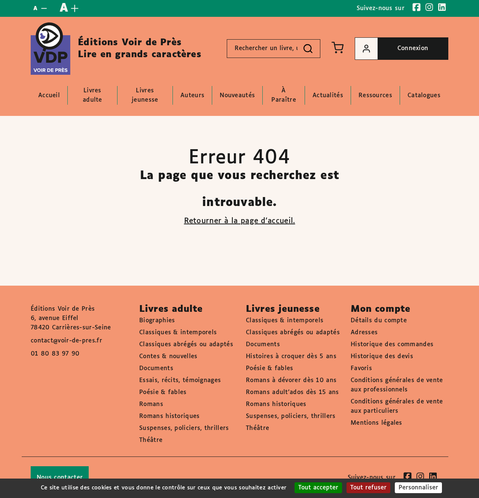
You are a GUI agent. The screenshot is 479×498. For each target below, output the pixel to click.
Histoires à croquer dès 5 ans (291, 356)
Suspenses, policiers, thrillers (184, 428)
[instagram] (429, 7)
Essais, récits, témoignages (180, 380)
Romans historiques (169, 416)
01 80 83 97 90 (55, 354)
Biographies (157, 320)
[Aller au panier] (338, 47)
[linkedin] (441, 7)
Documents (156, 368)
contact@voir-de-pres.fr (66, 341)
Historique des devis (382, 356)
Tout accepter (318, 488)
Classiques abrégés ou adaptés (186, 344)
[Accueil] (50, 48)
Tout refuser (368, 488)
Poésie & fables (163, 392)
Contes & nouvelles (168, 356)
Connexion (412, 48)
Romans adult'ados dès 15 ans (292, 392)
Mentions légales (376, 423)
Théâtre (150, 440)
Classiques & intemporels (178, 332)
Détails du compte (379, 320)
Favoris (361, 368)
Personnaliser (418, 488)
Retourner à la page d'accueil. (239, 221)
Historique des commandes (392, 344)
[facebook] (416, 7)
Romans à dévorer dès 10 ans (291, 380)
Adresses (364, 332)
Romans (151, 404)
